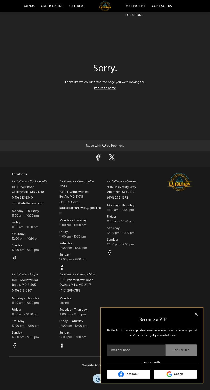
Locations (134, 15)
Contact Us (162, 6)
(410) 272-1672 (117, 198)
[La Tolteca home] (105, 6)
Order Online (52, 6)
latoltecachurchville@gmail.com (80, 210)
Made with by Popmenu (63, 145)
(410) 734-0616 (69, 202)
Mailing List (136, 6)
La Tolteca (179, 182)
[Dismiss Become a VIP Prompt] (196, 314)
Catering (76, 6)
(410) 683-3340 (22, 198)
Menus (29, 6)
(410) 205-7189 (70, 290)
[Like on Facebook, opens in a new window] (98, 158)
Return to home (105, 88)
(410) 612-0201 (22, 290)
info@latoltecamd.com (28, 203)
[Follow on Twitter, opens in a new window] (111, 158)
